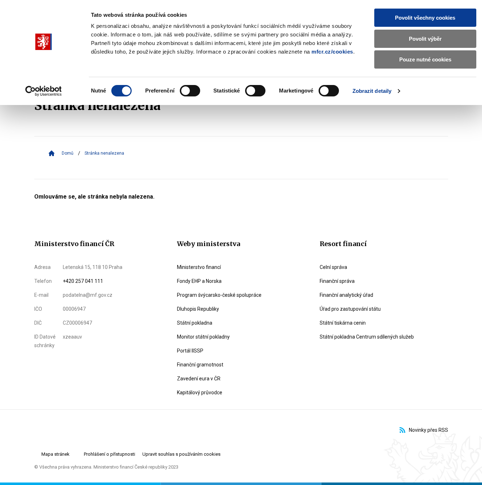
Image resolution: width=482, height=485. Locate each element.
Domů (67, 153)
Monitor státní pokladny (203, 337)
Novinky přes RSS (428, 430)
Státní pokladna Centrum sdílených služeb (367, 337)
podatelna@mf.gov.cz (87, 295)
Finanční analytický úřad (346, 295)
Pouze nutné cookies (425, 59)
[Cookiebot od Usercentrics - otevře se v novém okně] (43, 91)
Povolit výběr (425, 39)
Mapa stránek (55, 454)
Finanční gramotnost (200, 365)
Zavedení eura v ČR (198, 378)
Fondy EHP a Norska (199, 281)
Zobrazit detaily (372, 91)
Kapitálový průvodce (199, 392)
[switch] (190, 90)
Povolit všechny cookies (425, 18)
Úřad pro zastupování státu (350, 309)
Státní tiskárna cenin (343, 323)
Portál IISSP (190, 351)
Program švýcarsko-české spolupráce (219, 295)
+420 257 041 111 (83, 281)
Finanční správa (337, 281)
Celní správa (333, 267)
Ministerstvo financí (199, 267)
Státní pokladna (194, 323)
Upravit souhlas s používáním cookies (181, 454)
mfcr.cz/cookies (332, 52)
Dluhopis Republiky (198, 309)
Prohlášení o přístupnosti (109, 454)
